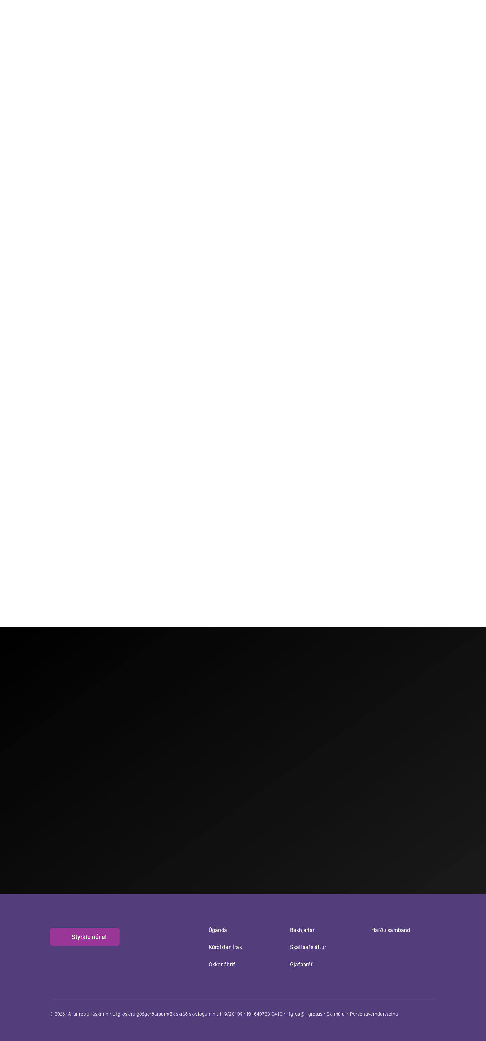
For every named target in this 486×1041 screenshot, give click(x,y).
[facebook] (421, 1013)
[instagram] (433, 1013)
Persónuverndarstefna (374, 1014)
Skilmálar (336, 1014)
